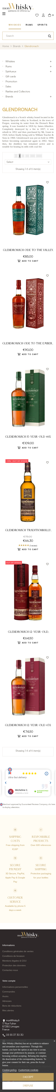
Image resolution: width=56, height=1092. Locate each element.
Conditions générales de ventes (17, 951)
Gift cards (10, 76)
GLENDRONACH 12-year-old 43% (28, 725)
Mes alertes (8, 1010)
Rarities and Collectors (17, 91)
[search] (50, 36)
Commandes (8, 991)
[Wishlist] (37, 15)
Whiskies (10, 61)
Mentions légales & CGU (14, 960)
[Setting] (43, 15)
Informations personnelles (15, 987)
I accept (28, 1077)
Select (10, 161)
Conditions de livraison (13, 956)
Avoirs (5, 996)
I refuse (28, 1085)
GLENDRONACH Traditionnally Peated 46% (28, 530)
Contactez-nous (10, 970)
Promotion (11, 81)
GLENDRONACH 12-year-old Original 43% (28, 632)
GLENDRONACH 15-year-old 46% (28, 437)
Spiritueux (10, 71)
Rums (8, 66)
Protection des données (14, 965)
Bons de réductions (11, 1005)
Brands (9, 96)
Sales (8, 86)
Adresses (7, 1001)
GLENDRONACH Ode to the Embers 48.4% (28, 344)
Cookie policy (9, 1069)
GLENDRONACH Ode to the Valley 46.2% (28, 250)
